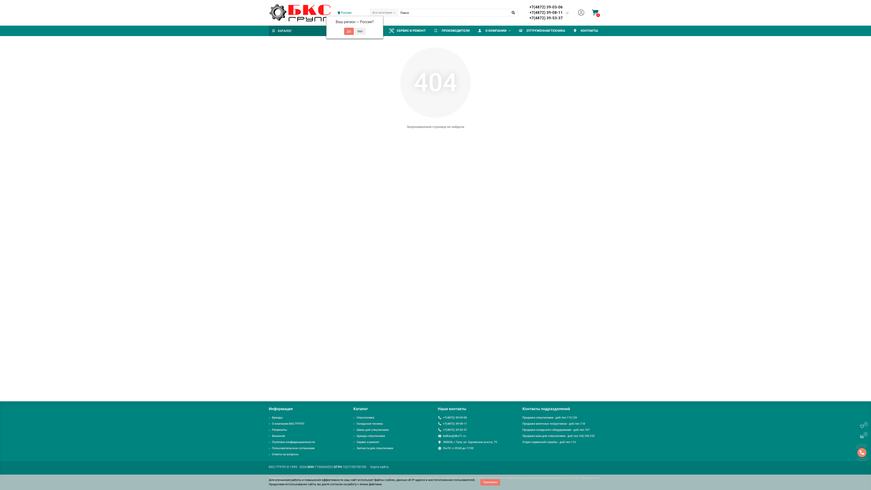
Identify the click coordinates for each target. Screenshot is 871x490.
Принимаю (490, 482)
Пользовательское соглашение (293, 448)
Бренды (277, 417)
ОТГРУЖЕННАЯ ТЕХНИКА (545, 30)
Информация (281, 409)
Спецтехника (365, 417)
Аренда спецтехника (371, 436)
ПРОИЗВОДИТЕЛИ (456, 30)
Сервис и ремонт (411, 30)
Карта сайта (379, 467)
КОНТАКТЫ (589, 30)
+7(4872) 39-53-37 (546, 18)
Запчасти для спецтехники (375, 448)
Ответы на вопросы (285, 454)
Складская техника (370, 423)
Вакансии (278, 436)
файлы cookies (384, 480)
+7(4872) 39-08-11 (546, 12)
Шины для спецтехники (373, 429)
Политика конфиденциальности (293, 442)
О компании (495, 30)
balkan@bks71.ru (454, 436)
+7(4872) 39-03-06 (546, 7)
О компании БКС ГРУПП (288, 423)
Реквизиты (279, 429)
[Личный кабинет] (581, 13)
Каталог (360, 409)
